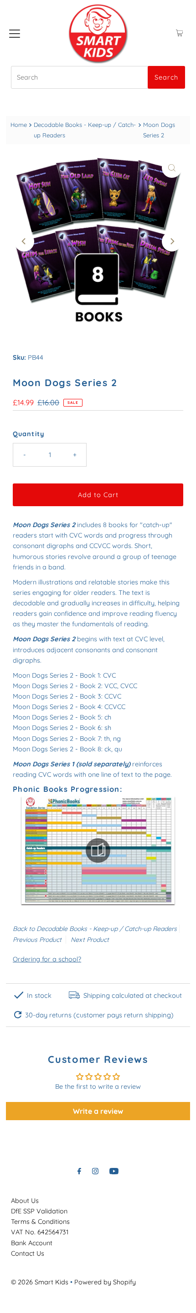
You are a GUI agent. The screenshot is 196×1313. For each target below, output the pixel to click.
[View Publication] (98, 850)
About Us (25, 1201)
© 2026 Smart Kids (39, 1282)
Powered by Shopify (105, 1282)
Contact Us (27, 1253)
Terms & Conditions (40, 1221)
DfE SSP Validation (39, 1211)
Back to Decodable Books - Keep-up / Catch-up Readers (95, 929)
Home (18, 124)
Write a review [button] (98, 1111)
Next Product (90, 940)
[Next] (172, 241)
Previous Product (37, 940)
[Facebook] (79, 1171)
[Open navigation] (14, 33)
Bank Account (31, 1243)
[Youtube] (114, 1171)
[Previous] (24, 241)
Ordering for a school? (47, 959)
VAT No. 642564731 (39, 1232)
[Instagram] (95, 1171)
